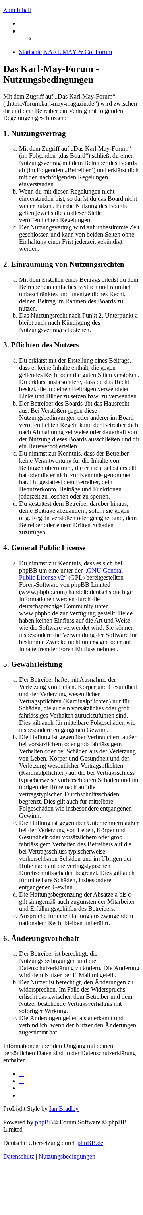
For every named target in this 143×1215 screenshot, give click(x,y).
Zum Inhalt (17, 9)
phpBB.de (90, 1142)
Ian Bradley (64, 1108)
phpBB (44, 1122)
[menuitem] (21, 23)
